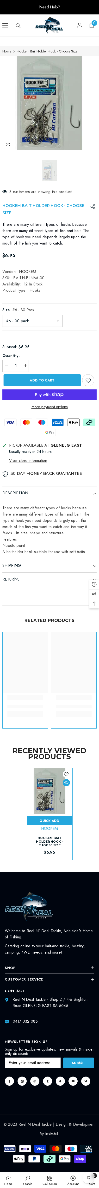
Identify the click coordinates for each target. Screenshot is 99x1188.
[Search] (18, 26)
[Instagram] (22, 1081)
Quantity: (11, 355)
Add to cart (41, 380)
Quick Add (49, 820)
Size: (18, 310)
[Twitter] (85, 1081)
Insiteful (51, 1134)
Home (6, 51)
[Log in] (79, 25)
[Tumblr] (47, 1081)
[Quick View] (66, 782)
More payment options (49, 407)
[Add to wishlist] (88, 380)
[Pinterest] (34, 1081)
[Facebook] (9, 1081)
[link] (25, 706)
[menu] (5, 25)
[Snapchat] (60, 1081)
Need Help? (49, 7)
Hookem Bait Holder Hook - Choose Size (49, 841)
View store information (28, 460)
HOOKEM (27, 271)
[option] (49, 7)
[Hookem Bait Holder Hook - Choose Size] (49, 791)
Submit (78, 1062)
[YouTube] (73, 1081)
